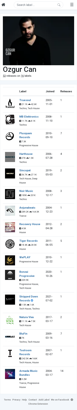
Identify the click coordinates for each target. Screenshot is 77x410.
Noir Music (26, 191)
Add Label (43, 399)
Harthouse (26, 154)
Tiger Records (28, 240)
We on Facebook (60, 399)
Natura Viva (26, 317)
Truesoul (25, 100)
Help (24, 399)
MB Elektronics (28, 116)
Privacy (16, 399)
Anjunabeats (27, 207)
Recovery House (29, 224)
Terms (7, 399)
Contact (32, 399)
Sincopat (25, 170)
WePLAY (24, 257)
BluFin (23, 333)
